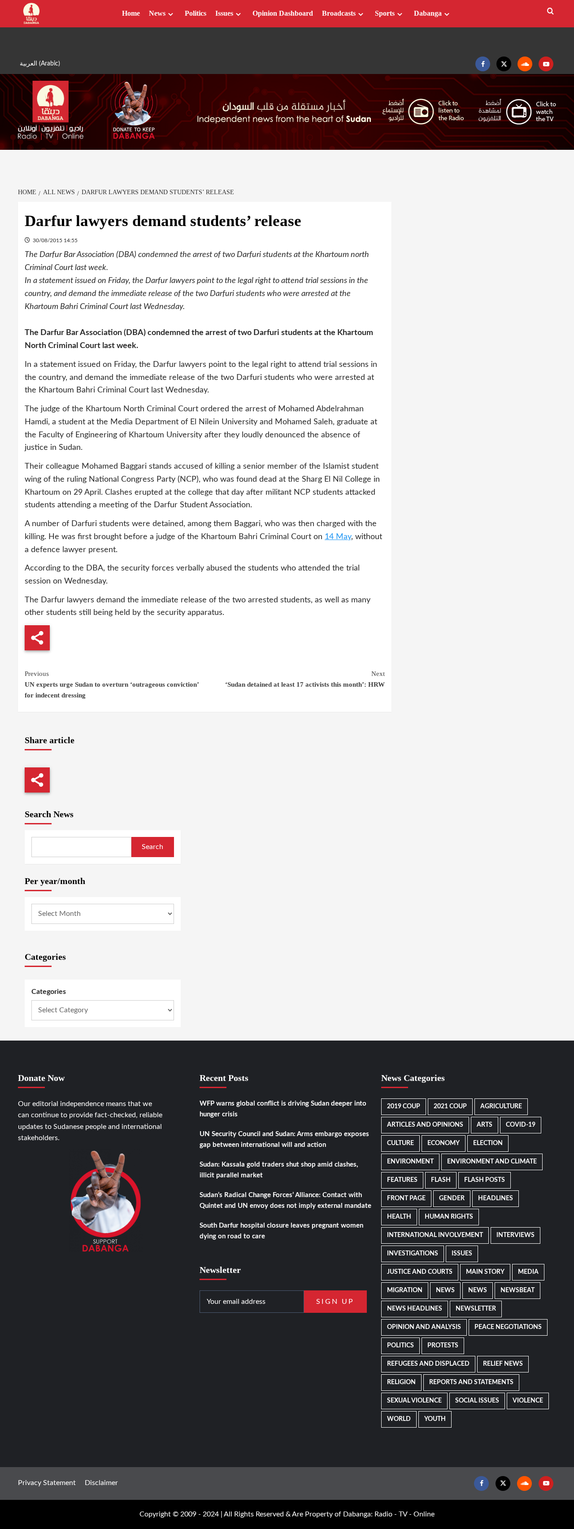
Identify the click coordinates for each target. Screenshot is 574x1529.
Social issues (477, 1401)
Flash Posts (484, 1180)
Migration (404, 1290)
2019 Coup (403, 1106)
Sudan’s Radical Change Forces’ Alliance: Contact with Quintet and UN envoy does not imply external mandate (285, 1200)
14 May (338, 537)
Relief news (503, 1364)
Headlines (495, 1198)
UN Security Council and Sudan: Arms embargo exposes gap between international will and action (284, 1139)
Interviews (515, 1235)
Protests (442, 1345)
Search (152, 846)
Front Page (406, 1198)
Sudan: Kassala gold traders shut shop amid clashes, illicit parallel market (279, 1170)
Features (402, 1180)
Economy (443, 1143)
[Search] (550, 11)
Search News (49, 814)
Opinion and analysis (424, 1327)
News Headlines (414, 1309)
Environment (410, 1162)
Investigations (412, 1253)
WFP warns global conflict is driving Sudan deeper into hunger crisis (283, 1109)
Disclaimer (101, 1482)
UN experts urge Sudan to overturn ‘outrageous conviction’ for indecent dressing (112, 684)
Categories (48, 991)
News (157, 13)
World (399, 1419)
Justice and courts (419, 1272)
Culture (400, 1143)
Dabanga (428, 13)
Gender (452, 1198)
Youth (435, 1419)
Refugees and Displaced (428, 1364)
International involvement (435, 1235)
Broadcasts (339, 13)
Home (131, 13)
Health (399, 1217)
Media (528, 1272)
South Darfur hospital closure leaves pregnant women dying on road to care (281, 1231)
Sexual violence (414, 1401)
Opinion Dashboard (282, 13)
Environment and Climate (492, 1162)
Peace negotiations (508, 1327)
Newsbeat (517, 1290)
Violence (528, 1401)
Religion (401, 1382)
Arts (484, 1125)
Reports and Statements (471, 1382)
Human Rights (449, 1217)
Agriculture (501, 1106)
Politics (195, 13)
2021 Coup (450, 1106)
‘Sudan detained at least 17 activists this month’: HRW (304, 679)
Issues (224, 13)
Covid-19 (520, 1125)
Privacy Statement (47, 1482)
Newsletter (476, 1309)
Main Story (485, 1272)
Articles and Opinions (425, 1125)
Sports (385, 13)
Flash (441, 1180)
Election (488, 1143)
